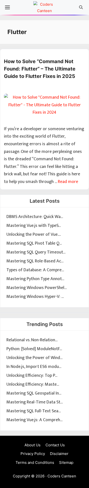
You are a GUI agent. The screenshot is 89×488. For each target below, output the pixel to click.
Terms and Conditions (35, 462)
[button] (81, 7)
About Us (32, 445)
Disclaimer (59, 453)
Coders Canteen (61, 476)
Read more (68, 181)
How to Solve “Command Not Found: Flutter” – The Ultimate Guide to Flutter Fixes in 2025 (39, 68)
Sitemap (66, 462)
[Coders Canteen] (44, 8)
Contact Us (55, 445)
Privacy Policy (33, 453)
